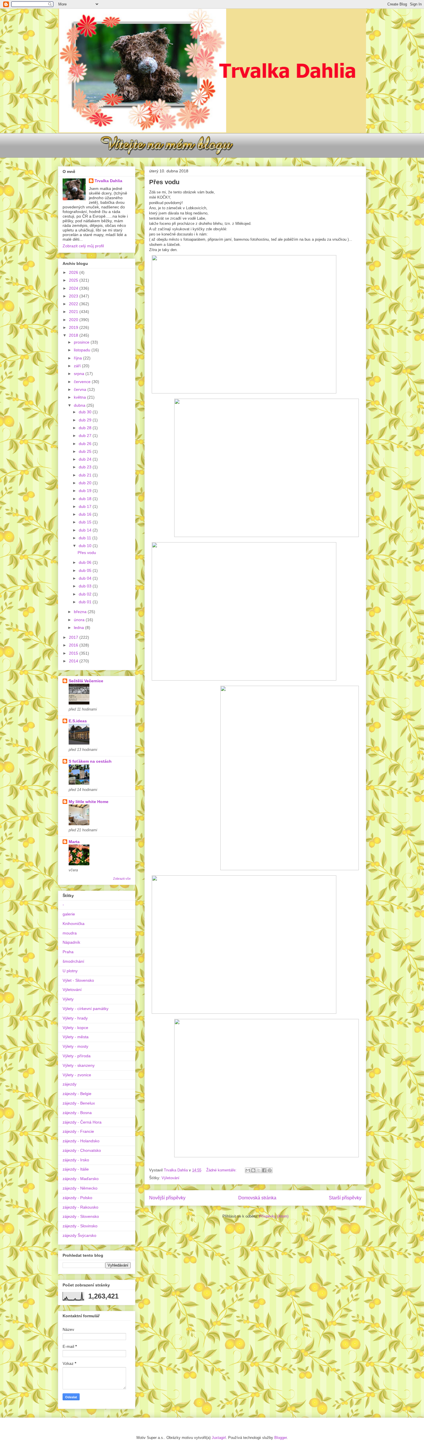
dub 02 (86, 594)
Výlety (68, 999)
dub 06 (86, 562)
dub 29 (86, 420)
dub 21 (86, 475)
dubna (80, 405)
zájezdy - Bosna (77, 1112)
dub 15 (86, 522)
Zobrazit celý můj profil (83, 246)
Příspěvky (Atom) (273, 1216)
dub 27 (86, 435)
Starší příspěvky (345, 1197)
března (81, 611)
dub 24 (86, 459)
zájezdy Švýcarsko (79, 1235)
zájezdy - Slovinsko (80, 1226)
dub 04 (86, 578)
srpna (79, 373)
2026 (74, 272)
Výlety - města (76, 1037)
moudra (70, 933)
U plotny (70, 970)
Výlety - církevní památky (85, 1008)
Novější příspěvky (167, 1197)
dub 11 (85, 538)
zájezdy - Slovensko (81, 1216)
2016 (74, 645)
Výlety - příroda (77, 1056)
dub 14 (86, 530)
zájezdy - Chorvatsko (82, 1150)
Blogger (280, 1437)
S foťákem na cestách (90, 761)
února (80, 619)
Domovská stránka (257, 1197)
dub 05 (86, 570)
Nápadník (71, 942)
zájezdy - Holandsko (81, 1141)
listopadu (82, 350)
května (80, 397)
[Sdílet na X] (259, 1170)
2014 (74, 661)
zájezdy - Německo (80, 1188)
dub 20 (86, 483)
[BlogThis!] (253, 1170)
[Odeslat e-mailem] (248, 1170)
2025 (74, 280)
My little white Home (88, 801)
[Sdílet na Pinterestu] (270, 1170)
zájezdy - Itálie (76, 1169)
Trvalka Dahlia (108, 180)
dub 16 (86, 514)
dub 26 (86, 443)
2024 (74, 288)
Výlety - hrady (75, 1018)
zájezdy (69, 1084)
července (83, 381)
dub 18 (86, 498)
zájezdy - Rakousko (80, 1207)
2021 (74, 311)
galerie (69, 914)
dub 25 (86, 451)
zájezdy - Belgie (77, 1093)
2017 (74, 637)
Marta (74, 841)
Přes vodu (164, 182)
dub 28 (86, 427)
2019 (74, 327)
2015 (74, 653)
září (78, 365)
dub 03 (86, 586)
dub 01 (86, 602)
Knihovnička (74, 923)
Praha (68, 951)
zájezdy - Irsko (76, 1160)
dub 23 (86, 467)
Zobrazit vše (122, 878)
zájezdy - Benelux (79, 1103)
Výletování (170, 1178)
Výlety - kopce (75, 1027)
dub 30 (86, 412)
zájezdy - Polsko (77, 1197)
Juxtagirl (219, 1437)
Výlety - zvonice (77, 1075)
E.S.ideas (78, 721)
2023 (74, 296)
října (78, 358)
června (80, 389)
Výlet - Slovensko (78, 980)
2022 (74, 304)
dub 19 (86, 490)
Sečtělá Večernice (86, 681)
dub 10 (86, 545)
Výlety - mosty (75, 1046)
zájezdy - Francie (78, 1131)
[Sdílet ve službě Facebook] (264, 1170)
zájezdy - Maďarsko (81, 1178)
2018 (74, 335)
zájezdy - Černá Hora (82, 1122)
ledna (79, 627)
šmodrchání (73, 961)
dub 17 (86, 506)
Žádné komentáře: (222, 1170)
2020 (74, 319)
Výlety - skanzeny (79, 1065)
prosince (82, 342)
